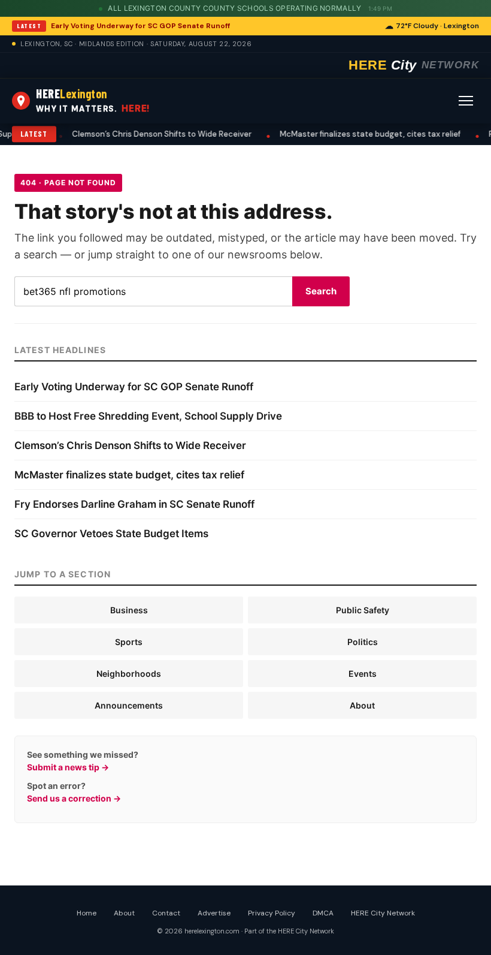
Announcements (129, 705)
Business (129, 610)
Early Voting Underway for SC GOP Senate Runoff (140, 26)
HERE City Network (383, 913)
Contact (166, 913)
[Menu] (466, 101)
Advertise (214, 913)
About (362, 705)
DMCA (323, 913)
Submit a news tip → (68, 767)
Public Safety (362, 610)
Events (362, 673)
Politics (362, 642)
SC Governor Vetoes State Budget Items (111, 534)
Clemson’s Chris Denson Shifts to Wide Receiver (136, 134)
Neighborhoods (128, 673)
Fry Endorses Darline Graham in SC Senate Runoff (134, 504)
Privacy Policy (271, 913)
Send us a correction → (74, 798)
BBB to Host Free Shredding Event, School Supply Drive (148, 416)
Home (86, 913)
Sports (129, 642)
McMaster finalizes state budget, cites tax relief (344, 134)
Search (321, 291)
